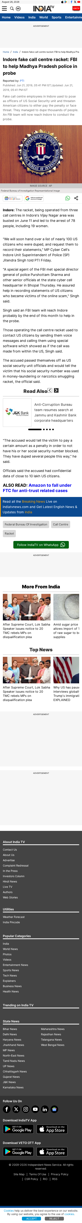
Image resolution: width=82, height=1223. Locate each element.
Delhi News (10, 1034)
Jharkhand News (13, 1044)
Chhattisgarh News (15, 1071)
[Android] (66, 2)
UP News (8, 1066)
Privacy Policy (59, 1174)
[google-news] (54, 1109)
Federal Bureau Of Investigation (26, 524)
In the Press (10, 870)
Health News (11, 991)
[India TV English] (43, 9)
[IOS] (62, 2)
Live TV (7, 886)
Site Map (19, 1174)
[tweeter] (16, 1109)
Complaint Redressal (15, 865)
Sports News (11, 970)
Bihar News (10, 1029)
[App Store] (52, 1129)
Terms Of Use (37, 1174)
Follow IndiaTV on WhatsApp (38, 545)
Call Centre (60, 524)
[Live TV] (76, 8)
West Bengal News (52, 1044)
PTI (22, 80)
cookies (69, 1214)
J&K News (9, 1082)
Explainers (9, 980)
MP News (9, 1050)
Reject (54, 1218)
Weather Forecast (14, 916)
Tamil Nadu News (14, 1060)
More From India (41, 587)
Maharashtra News (52, 1029)
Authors (7, 892)
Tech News (10, 975)
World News (10, 949)
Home (6, 17)
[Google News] (12, 198)
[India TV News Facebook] (71, 2)
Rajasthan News (51, 1034)
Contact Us (10, 849)
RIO (45, 1179)
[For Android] (18, 1151)
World (43, 17)
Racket (9, 533)
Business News (12, 986)
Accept (31, 1218)
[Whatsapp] (67, 198)
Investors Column (13, 876)
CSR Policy (31, 1179)
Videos (19, 17)
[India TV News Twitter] (75, 2)
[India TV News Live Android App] (18, 1129)
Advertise (9, 860)
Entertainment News (15, 964)
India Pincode (11, 922)
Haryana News (12, 1039)
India (31, 17)
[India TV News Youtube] (78, 2)
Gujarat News (11, 1076)
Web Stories (10, 897)
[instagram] (26, 1109)
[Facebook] (6, 1109)
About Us (8, 854)
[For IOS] (52, 1151)
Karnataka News (13, 1087)
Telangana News (51, 1039)
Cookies (9, 1210)
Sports (56, 17)
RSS (54, 1179)
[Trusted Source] (34, 198)
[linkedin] (45, 1109)
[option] (41, 412)
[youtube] (35, 1109)
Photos (7, 954)
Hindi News (10, 881)
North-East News (13, 1055)
